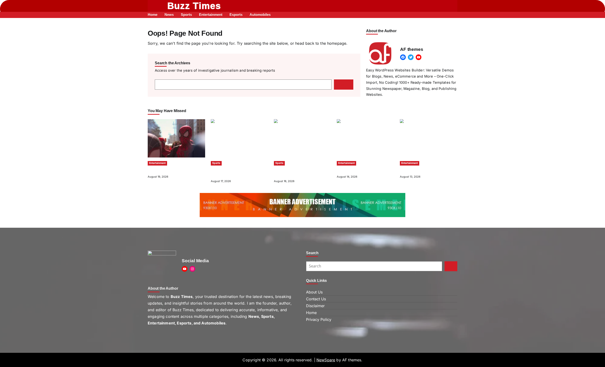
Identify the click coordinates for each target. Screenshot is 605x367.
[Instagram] (192, 269)
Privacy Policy (318, 319)
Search (343, 84)
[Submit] (451, 266)
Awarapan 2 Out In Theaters (359, 170)
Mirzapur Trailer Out (416, 170)
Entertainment (157, 163)
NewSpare (325, 360)
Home (311, 312)
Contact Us (316, 299)
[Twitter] (411, 57)
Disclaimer (315, 305)
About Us (314, 292)
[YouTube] (418, 57)
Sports (216, 163)
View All (451, 111)
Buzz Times (194, 6)
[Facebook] (403, 57)
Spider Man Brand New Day (170, 170)
